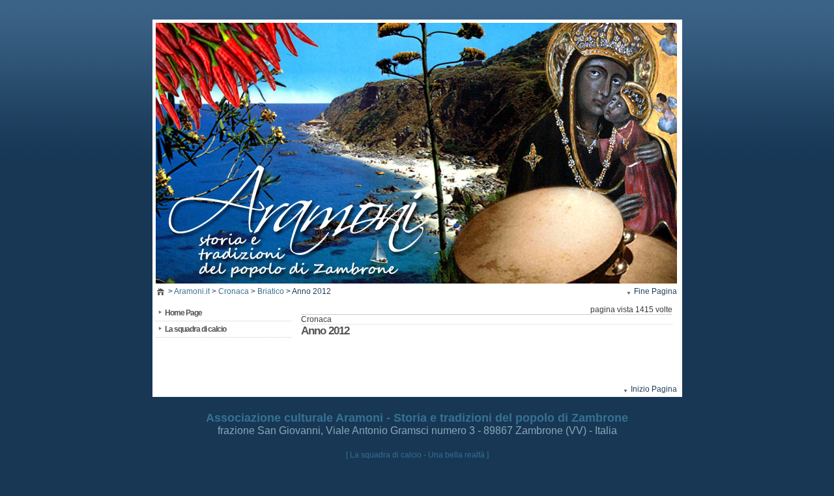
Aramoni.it (192, 291)
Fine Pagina (655, 291)
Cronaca (233, 291)
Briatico (270, 291)
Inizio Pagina (654, 389)
